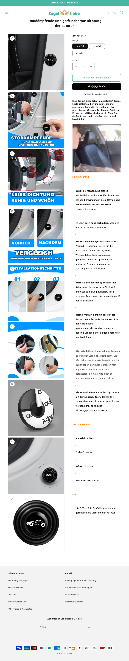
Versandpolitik (72, 594)
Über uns (12, 594)
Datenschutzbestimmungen (78, 587)
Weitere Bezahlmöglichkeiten (96, 94)
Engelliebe (68, 654)
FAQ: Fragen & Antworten (20, 609)
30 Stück (80, 53)
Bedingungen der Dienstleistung (80, 580)
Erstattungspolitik (74, 601)
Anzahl (75, 60)
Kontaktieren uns (16, 587)
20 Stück (97, 46)
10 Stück (80, 46)
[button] (6, 12)
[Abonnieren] (89, 627)
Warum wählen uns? (18, 601)
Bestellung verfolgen (18, 580)
